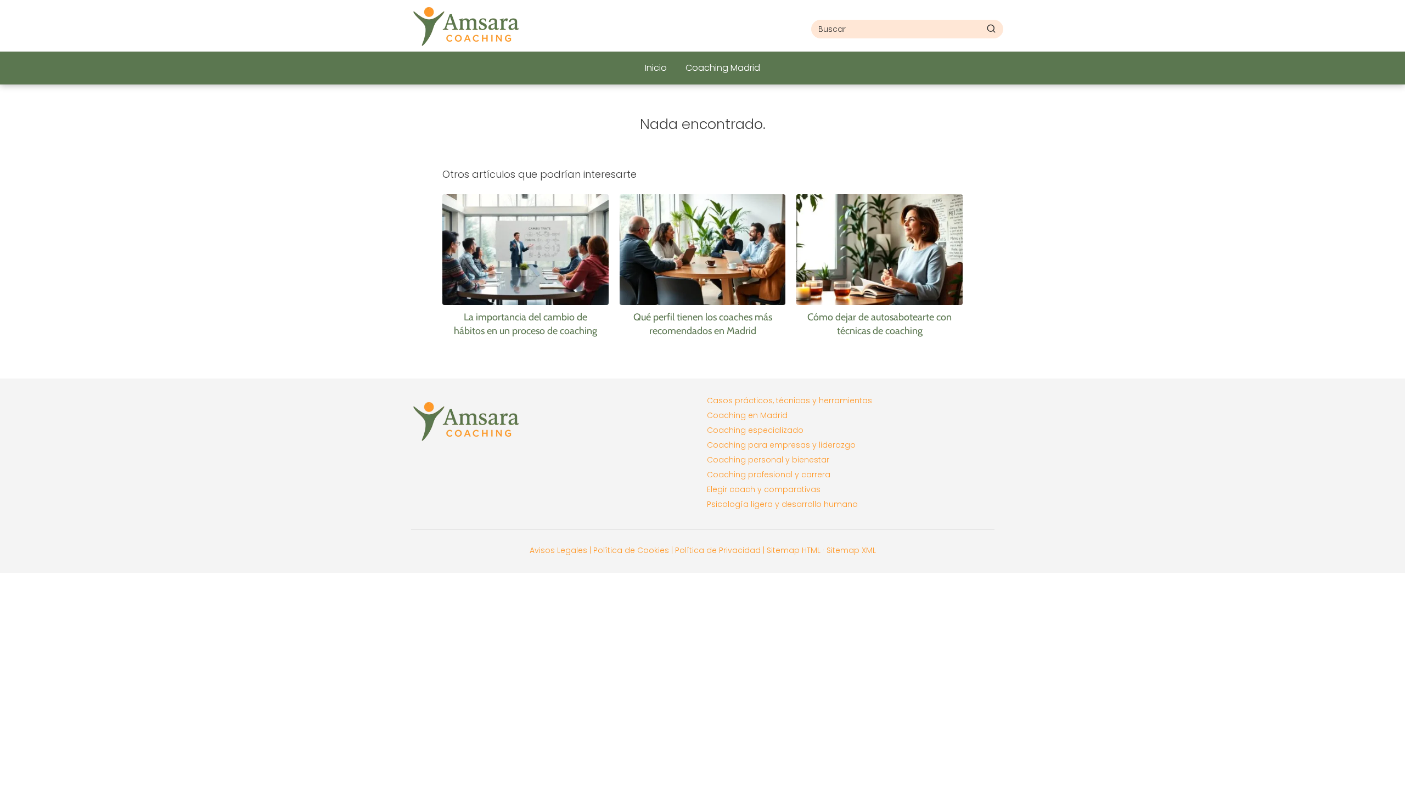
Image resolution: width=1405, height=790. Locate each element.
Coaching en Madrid (747, 415)
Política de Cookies (631, 550)
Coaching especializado (755, 430)
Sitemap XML (851, 550)
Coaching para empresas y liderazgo (781, 444)
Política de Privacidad (718, 550)
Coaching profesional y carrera (768, 474)
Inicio (656, 67)
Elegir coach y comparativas (763, 489)
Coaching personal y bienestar (768, 459)
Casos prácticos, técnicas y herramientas (789, 400)
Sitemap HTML (793, 550)
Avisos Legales (558, 550)
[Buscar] (991, 28)
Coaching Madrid (722, 67)
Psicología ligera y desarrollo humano (782, 504)
